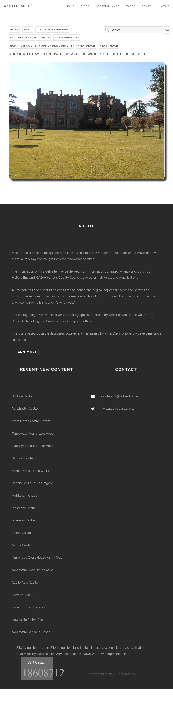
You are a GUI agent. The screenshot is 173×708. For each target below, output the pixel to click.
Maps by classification (129, 647)
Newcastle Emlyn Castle (29, 619)
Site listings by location (32, 647)
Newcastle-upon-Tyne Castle (32, 570)
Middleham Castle (24, 495)
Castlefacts (18, 6)
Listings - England (52, 29)
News (164, 6)
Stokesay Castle (23, 520)
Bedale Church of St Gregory (32, 483)
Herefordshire (66, 37)
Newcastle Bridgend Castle (31, 632)
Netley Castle (21, 545)
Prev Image (86, 45)
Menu (27, 29)
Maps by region (102, 647)
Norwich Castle (22, 594)
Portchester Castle (25, 408)
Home (70, 6)
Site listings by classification (69, 647)
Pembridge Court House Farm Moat (37, 557)
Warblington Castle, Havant (31, 421)
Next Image (109, 45)
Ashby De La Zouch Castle (31, 470)
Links (125, 654)
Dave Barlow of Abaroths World (66, 54)
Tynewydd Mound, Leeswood (33, 433)
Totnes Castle (21, 532)
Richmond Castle (24, 508)
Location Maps (108, 6)
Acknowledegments (106, 654)
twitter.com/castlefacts (117, 408)
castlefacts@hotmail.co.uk (119, 396)
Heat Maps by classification (35, 654)
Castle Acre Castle (25, 582)
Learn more (25, 352)
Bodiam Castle (22, 396)
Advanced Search (68, 654)
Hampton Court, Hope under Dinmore (41, 45)
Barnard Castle (22, 458)
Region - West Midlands (30, 37)
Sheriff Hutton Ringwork (28, 607)
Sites (85, 6)
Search (148, 6)
